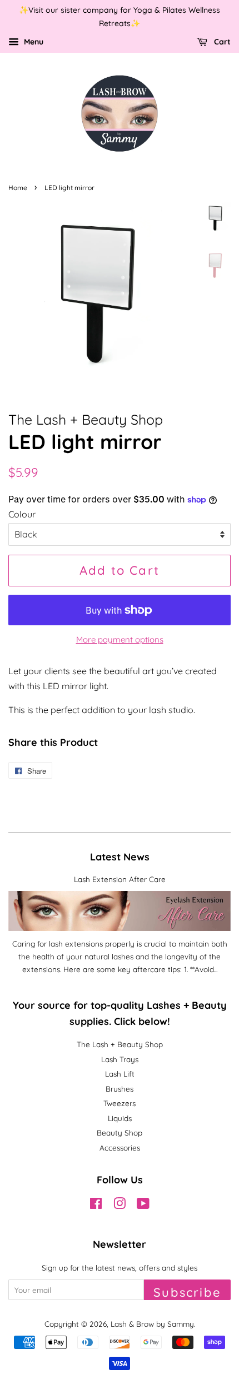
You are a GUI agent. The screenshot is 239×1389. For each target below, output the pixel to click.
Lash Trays (119, 1059)
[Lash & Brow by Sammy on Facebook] (95, 1205)
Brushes (119, 1088)
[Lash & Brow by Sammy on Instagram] (119, 1205)
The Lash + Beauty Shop (120, 1044)
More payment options (119, 639)
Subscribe (187, 1292)
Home (17, 187)
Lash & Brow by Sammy (152, 1323)
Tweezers (119, 1103)
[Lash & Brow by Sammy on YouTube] (143, 1205)
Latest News (120, 856)
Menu (32, 42)
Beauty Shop (119, 1132)
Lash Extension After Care (120, 879)
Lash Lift (120, 1073)
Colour (22, 514)
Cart (221, 42)
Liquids (120, 1118)
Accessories (119, 1147)
